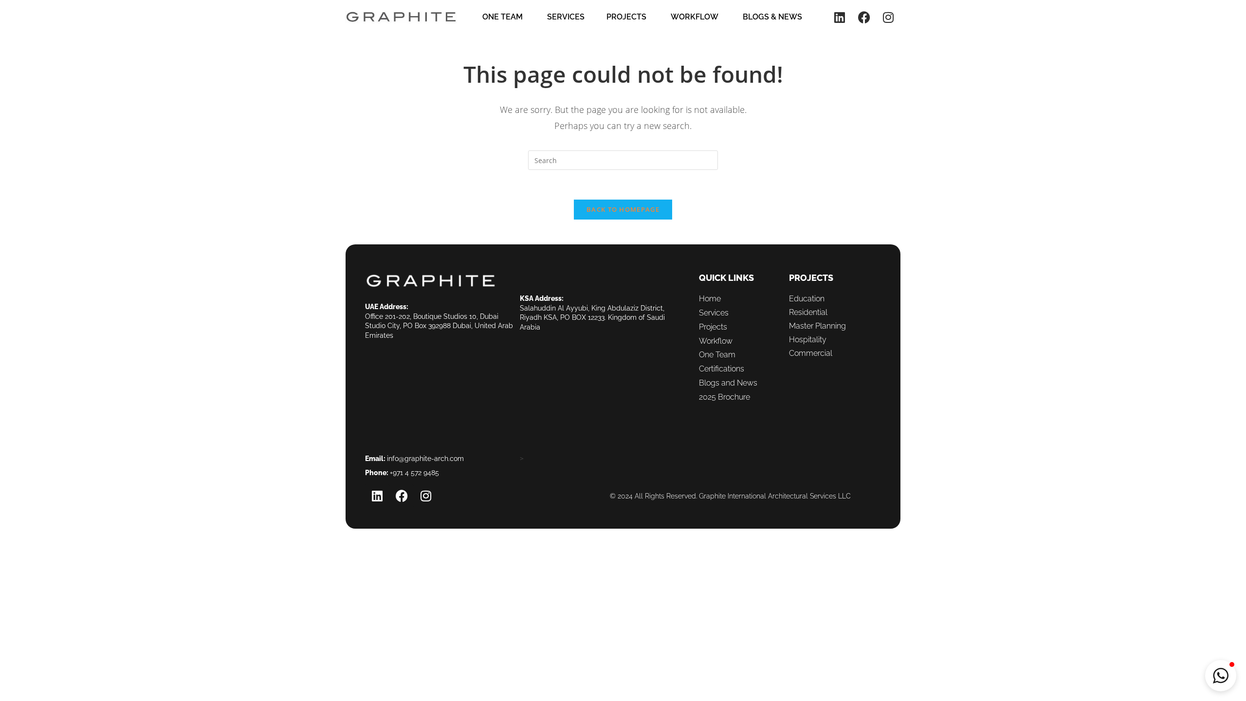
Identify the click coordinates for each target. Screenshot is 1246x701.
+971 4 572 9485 (414, 473)
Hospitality (807, 339)
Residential (808, 312)
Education (807, 298)
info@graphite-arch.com (425, 458)
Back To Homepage (623, 209)
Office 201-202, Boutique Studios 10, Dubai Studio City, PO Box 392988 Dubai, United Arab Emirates (439, 326)
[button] (1220, 675)
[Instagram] (888, 17)
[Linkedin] (839, 17)
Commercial (810, 353)
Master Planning (817, 326)
